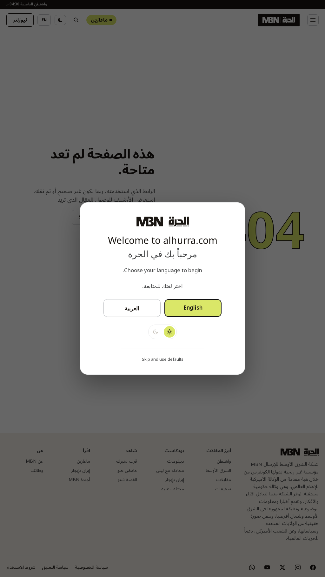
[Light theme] (169, 332)
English (192, 308)
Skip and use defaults (162, 359)
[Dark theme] (155, 332)
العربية (132, 308)
